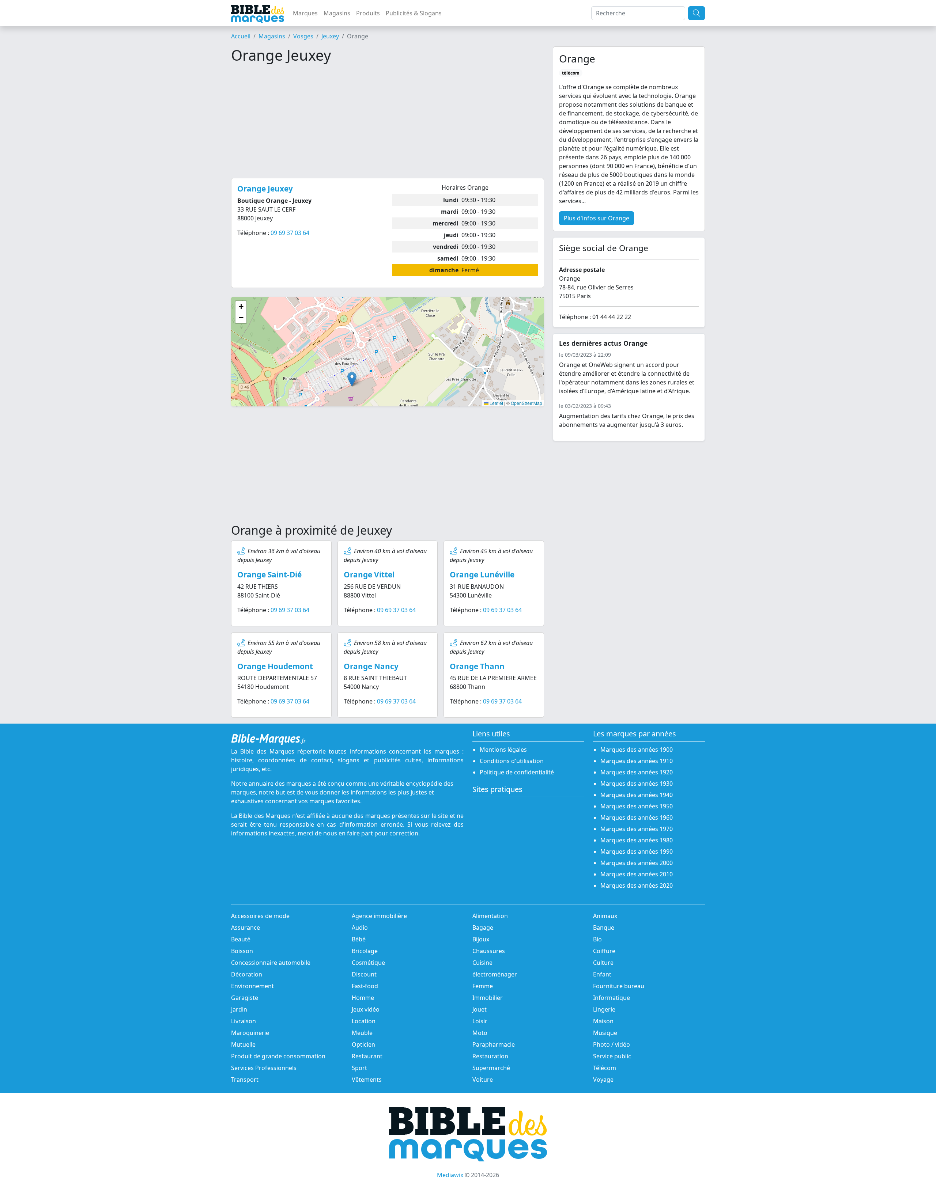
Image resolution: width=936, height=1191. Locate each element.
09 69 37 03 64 (290, 233)
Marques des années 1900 (636, 750)
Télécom (604, 1068)
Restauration (490, 1056)
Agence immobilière (379, 916)
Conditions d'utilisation (512, 761)
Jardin (239, 1009)
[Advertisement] (387, 121)
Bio (597, 939)
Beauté (240, 939)
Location (363, 1021)
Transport (244, 1080)
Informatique (611, 998)
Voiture (482, 1080)
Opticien (363, 1044)
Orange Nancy (371, 666)
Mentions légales (503, 750)
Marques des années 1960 (636, 817)
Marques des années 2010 (636, 874)
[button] (351, 379)
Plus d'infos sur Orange (596, 218)
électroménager (494, 974)
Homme (363, 998)
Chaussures (488, 951)
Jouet (479, 1009)
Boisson (242, 951)
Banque (603, 927)
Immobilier (487, 998)
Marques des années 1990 (636, 851)
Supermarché (491, 1068)
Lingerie (604, 1009)
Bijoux (480, 939)
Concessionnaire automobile (270, 963)
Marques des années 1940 (636, 795)
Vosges (303, 36)
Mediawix (450, 1175)
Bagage (482, 927)
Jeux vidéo (366, 1009)
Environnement (252, 986)
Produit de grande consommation (278, 1056)
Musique (605, 1033)
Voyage (603, 1080)
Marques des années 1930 (636, 784)
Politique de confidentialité (517, 772)
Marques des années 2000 (636, 863)
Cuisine (482, 963)
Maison (603, 1021)
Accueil (240, 36)
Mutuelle (243, 1044)
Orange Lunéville (482, 574)
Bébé (359, 939)
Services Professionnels (264, 1068)
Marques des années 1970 (636, 829)
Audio (360, 927)
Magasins (337, 13)
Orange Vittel (369, 574)
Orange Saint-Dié (269, 574)
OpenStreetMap (526, 403)
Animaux (605, 916)
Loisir (479, 1021)
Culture (603, 963)
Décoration (246, 974)
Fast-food (365, 986)
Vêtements (367, 1080)
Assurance (245, 927)
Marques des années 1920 (636, 772)
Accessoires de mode (260, 916)
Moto (479, 1033)
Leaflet (495, 403)
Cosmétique (368, 963)
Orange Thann (477, 666)
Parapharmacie (493, 1044)
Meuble (362, 1033)
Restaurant (367, 1056)
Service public (612, 1056)
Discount (364, 974)
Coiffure (604, 951)
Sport (359, 1068)
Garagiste (244, 998)
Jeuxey (330, 36)
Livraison (243, 1021)
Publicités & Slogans (414, 13)
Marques (305, 13)
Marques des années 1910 (636, 761)
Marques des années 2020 (636, 885)
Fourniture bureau (618, 986)
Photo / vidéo (611, 1044)
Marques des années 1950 (636, 806)
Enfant (602, 974)
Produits (368, 13)
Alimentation (490, 916)
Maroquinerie (250, 1033)
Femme (482, 986)
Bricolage (365, 951)
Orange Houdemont (275, 666)
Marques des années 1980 (636, 840)
